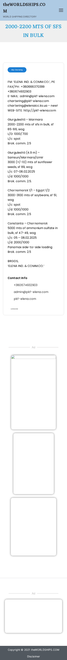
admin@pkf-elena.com (31, 292)
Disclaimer (33, 656)
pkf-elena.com (25, 299)
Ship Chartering (17, 70)
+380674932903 (25, 285)
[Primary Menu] (61, 10)
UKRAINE (14, 309)
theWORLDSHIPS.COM (24, 8)
